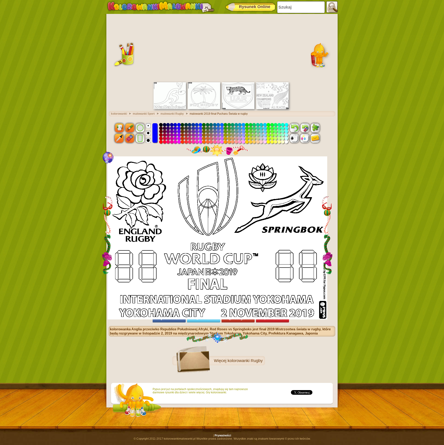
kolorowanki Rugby (245, 360)
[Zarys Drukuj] (294, 138)
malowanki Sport (144, 113)
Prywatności (223, 435)
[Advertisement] (222, 47)
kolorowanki (119, 113)
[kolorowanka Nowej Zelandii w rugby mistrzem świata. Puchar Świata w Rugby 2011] (272, 108)
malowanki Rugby (172, 113)
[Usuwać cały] (305, 128)
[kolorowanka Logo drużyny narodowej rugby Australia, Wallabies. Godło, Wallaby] (170, 108)
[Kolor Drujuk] (304, 138)
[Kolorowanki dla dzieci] (160, 7)
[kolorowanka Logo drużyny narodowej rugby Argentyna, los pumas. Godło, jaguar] (238, 108)
